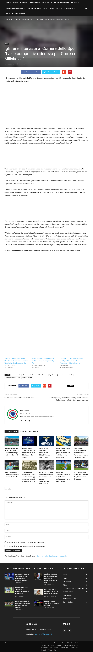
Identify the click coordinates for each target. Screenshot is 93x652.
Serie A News (67, 595)
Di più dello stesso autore (29, 431)
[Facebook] (22, 420)
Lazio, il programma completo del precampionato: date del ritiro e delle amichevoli (63, 452)
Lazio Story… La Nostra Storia (61, 8)
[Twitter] (30, 420)
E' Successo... (67, 582)
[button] (85, 8)
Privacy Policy (20, 13)
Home (8, 3)
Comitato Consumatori (14, 8)
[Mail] (26, 420)
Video (65, 585)
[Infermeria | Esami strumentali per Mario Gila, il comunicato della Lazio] (81, 465)
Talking (74, 3)
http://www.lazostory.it (26, 413)
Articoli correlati (11, 431)
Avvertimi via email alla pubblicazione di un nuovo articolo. (26, 546)
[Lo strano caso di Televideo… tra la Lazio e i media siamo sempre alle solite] (38, 603)
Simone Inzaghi (27, 377)
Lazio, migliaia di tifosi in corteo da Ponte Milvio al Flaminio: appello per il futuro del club (81, 452)
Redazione (10, 64)
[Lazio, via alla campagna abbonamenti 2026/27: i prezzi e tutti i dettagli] (46, 441)
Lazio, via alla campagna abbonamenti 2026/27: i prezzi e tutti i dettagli (45, 452)
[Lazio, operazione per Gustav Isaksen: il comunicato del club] (12, 465)
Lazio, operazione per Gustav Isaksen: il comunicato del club (12, 474)
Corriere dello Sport (29, 375)
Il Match (23, 3)
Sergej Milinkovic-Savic (13, 377)
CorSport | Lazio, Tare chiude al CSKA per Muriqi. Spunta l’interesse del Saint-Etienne (71, 361)
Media (45, 8)
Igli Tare (52, 375)
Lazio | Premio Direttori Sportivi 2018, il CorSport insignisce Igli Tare (43, 361)
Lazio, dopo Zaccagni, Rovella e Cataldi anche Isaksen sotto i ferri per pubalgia (63, 476)
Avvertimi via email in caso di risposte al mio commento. (25, 542)
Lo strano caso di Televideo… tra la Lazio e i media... (51, 603)
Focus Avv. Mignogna (61, 3)
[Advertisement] (24, 107)
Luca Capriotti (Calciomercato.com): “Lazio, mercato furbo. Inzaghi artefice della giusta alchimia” (68, 399)
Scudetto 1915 (34, 3)
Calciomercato (16, 375)
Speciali (8, 13)
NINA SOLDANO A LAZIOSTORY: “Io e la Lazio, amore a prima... (51, 592)
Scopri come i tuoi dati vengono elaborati (51, 556)
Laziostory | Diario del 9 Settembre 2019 (19, 398)
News (15, 3)
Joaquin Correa (62, 375)
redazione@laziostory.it (43, 634)
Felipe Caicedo (42, 375)
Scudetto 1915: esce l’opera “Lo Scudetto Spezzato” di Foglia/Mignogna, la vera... (51, 578)
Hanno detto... (68, 602)
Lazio (70, 375)
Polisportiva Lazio (34, 8)
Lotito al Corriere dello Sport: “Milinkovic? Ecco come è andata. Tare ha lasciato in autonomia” (17, 361)
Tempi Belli (46, 3)
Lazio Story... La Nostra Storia (73, 588)
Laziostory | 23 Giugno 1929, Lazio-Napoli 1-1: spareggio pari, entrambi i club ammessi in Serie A (29, 476)
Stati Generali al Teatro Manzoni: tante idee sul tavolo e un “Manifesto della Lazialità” (29, 452)
